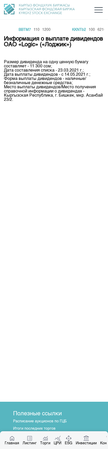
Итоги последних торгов (34, 428)
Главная (12, 443)
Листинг (30, 443)
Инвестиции (86, 443)
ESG (68, 443)
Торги (45, 443)
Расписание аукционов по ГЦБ (40, 421)
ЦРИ (57, 443)
